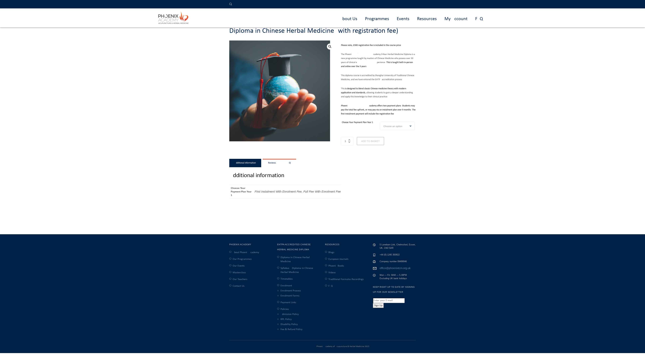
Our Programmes (242, 259)
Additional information (245, 163)
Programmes (377, 19)
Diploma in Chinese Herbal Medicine (295, 259)
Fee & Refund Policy (291, 329)
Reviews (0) (279, 163)
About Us (348, 19)
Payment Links (288, 302)
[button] (330, 47)
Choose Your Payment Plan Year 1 (357, 122)
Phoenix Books (336, 266)
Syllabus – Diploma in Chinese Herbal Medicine (297, 270)
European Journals (338, 259)
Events (403, 19)
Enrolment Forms (290, 295)
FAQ (479, 19)
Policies (285, 309)
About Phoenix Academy (246, 252)
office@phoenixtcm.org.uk (395, 268)
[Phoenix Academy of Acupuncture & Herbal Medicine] (175, 17)
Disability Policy (289, 324)
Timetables (287, 279)
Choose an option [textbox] (392, 126)
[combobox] (397, 126)
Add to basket (370, 141)
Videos (332, 272)
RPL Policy (286, 319)
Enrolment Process (291, 290)
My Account (455, 19)
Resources (427, 19)
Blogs (331, 252)
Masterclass (239, 272)
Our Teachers (240, 279)
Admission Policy (290, 314)
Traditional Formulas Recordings (346, 279)
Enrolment (286, 285)
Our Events (239, 266)
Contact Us (238, 286)
